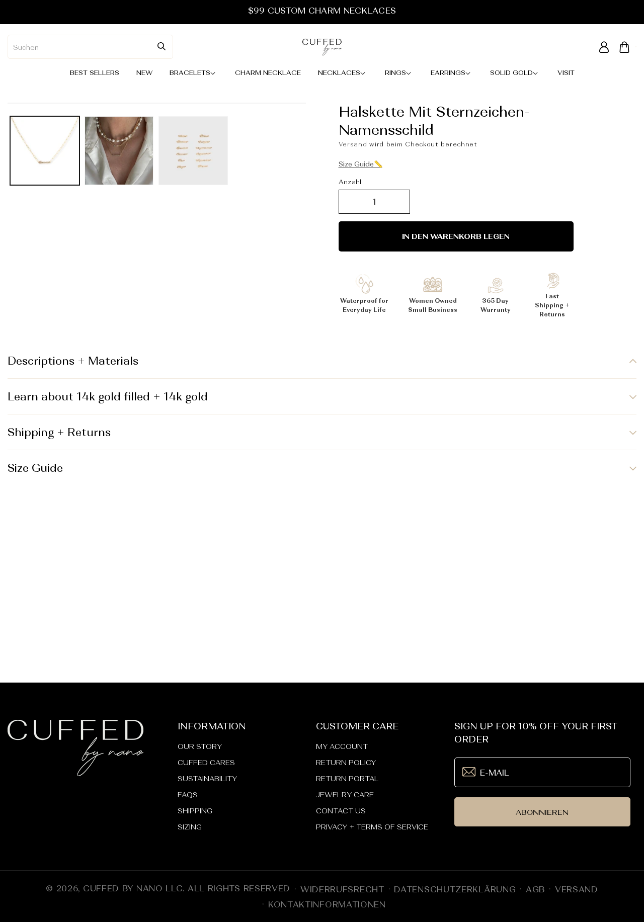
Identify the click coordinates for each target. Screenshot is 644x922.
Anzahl (350, 182)
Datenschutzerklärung (455, 889)
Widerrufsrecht (342, 889)
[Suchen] (161, 46)
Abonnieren (542, 812)
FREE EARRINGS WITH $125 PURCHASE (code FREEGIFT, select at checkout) (322, 11)
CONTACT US (341, 810)
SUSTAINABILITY (207, 778)
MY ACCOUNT (342, 746)
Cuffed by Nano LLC (133, 888)
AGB (535, 889)
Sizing (190, 826)
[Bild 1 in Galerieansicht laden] (44, 151)
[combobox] (90, 47)
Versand (353, 144)
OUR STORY (200, 746)
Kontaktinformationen (327, 904)
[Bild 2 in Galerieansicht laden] (119, 151)
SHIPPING (195, 810)
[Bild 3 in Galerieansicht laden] (193, 151)
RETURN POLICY (346, 762)
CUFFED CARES (206, 762)
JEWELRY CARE (345, 794)
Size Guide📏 (360, 163)
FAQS (188, 794)
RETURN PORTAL (347, 778)
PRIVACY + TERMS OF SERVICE (372, 826)
